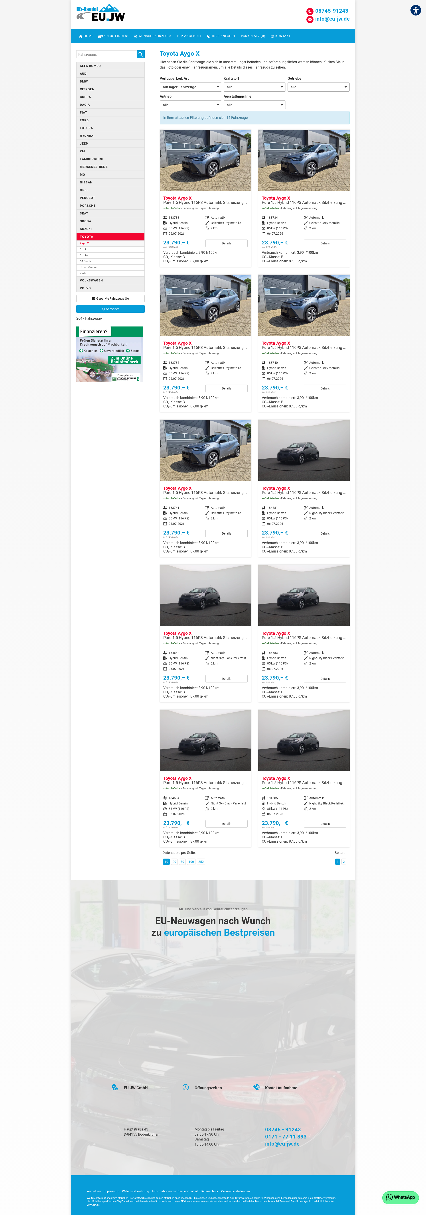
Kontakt (283, 36)
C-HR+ (84, 255)
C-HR (83, 249)
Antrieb (166, 96)
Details (226, 243)
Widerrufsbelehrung (135, 1191)
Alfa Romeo (90, 66)
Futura (86, 128)
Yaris (83, 273)
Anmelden (94, 1191)
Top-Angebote (189, 36)
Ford (84, 120)
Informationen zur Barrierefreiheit (175, 1191)
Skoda (85, 221)
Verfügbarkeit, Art (174, 78)
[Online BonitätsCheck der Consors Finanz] (109, 354)
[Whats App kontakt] (400, 1197)
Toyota (86, 236)
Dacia (85, 104)
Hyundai (87, 136)
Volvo (85, 288)
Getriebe (294, 78)
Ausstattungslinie (237, 96)
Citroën (87, 89)
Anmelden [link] (113, 309)
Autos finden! (115, 36)
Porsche (88, 205)
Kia (82, 151)
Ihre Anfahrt (224, 36)
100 (191, 861)
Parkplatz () (253, 36)
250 (201, 861)
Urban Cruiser (89, 267)
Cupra (85, 97)
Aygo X (84, 243)
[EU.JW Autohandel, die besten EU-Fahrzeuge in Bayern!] (100, 14)
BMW (84, 81)
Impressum (111, 1191)
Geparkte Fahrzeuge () (112, 298)
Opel (84, 190)
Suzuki (86, 229)
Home (88, 36)
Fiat (83, 112)
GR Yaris (85, 261)
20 (174, 861)
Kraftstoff (231, 78)
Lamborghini (91, 159)
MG (82, 174)
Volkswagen (91, 280)
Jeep (84, 143)
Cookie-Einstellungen (235, 1191)
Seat (84, 213)
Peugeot (87, 198)
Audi (84, 73)
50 (182, 861)
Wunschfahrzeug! (154, 36)
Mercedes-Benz (94, 167)
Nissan (86, 182)
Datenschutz (209, 1191)
